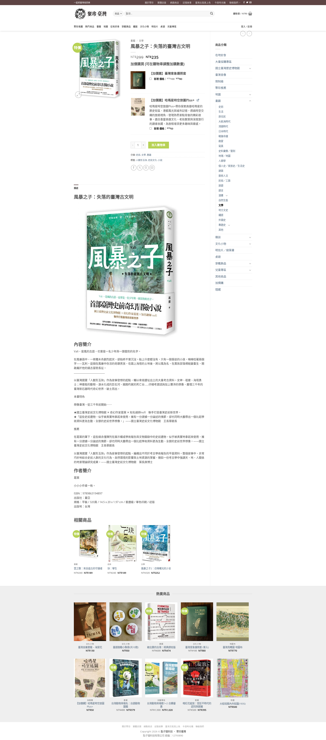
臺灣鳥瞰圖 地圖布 (232, 647)
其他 (221, 229)
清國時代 (223, 126)
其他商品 (220, 276)
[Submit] (211, 14)
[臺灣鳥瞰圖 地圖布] (232, 621)
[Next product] (243, 33)
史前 (221, 106)
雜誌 (218, 237)
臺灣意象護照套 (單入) (197, 647)
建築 (221, 170)
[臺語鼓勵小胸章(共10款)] (126, 621)
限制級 (219, 81)
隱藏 (218, 289)
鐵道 (135, 26)
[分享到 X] (140, 168)
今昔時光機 (220, 2)
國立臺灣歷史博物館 (227, 68)
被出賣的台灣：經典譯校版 (161, 647)
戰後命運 (223, 136)
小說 (160, 160)
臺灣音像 (220, 75)
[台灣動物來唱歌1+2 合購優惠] (161, 678)
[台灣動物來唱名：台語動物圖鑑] (126, 678)
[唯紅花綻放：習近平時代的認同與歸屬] (197, 678)
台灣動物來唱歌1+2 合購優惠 (161, 705)
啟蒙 (221, 141)
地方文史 (223, 210)
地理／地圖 (224, 155)
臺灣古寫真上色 (203, 2)
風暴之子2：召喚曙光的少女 (156, 568)
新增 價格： (172, 79)
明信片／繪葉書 (224, 250)
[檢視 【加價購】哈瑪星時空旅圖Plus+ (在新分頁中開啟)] (198, 100)
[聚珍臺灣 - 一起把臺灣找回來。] (91, 13)
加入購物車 (159, 145)
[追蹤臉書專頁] (244, 2)
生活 (221, 111)
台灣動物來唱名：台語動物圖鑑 (125, 705)
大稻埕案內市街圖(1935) (233, 703)
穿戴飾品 (126, 26)
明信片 (154, 26)
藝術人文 (223, 175)
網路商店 (174, 2)
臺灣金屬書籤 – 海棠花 (90, 647)
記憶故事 (187, 2)
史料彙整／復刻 (227, 151)
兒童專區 (171, 26)
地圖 (106, 26)
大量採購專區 (223, 62)
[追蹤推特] (247, 2)
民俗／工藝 (224, 180)
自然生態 (223, 200)
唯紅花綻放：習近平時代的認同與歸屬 (197, 705)
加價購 (219, 283)
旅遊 (221, 185)
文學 (221, 205)
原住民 (222, 116)
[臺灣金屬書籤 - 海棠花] (90, 621)
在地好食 (114, 26)
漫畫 (221, 195)
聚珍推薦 (78, 26)
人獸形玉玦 (141, 160)
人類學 (222, 160)
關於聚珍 (149, 2)
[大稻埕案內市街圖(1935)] (232, 678)
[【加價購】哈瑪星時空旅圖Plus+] (90, 678)
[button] (242, 13)
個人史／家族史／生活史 (232, 165)
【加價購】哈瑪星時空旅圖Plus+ (90, 705)
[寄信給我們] (250, 2)
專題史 (222, 224)
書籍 (99, 26)
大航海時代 (224, 121)
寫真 (221, 146)
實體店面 (161, 2)
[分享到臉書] (134, 168)
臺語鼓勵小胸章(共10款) (125, 647)
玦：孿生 (112, 568)
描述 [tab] (76, 187)
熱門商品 (89, 26)
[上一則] (249, 33)
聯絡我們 (233, 2)
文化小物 (144, 26)
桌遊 (162, 26)
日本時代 (223, 131)
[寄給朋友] (152, 168)
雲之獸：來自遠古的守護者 (88, 568)
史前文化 (152, 160)
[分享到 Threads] (146, 168)
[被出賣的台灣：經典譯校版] (161, 621)
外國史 (222, 220)
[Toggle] (250, 68)
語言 (221, 190)
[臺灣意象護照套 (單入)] (197, 621)
